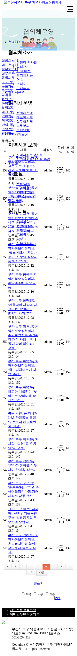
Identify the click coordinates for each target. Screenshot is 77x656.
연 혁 (20, 79)
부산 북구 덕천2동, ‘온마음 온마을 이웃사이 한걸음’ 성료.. (22, 465)
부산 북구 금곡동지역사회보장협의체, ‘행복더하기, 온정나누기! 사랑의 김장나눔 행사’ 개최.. (22, 252)
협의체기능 (24, 75)
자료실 (13, 163)
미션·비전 (23, 71)
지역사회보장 (18, 134)
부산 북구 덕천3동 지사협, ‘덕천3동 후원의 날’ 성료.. (23, 444)
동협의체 (23, 130)
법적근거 (23, 66)
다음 (42, 572)
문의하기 (23, 234)
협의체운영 (16, 92)
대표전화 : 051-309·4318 (29, 633)
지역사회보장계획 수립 (33, 159)
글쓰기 (39, 583)
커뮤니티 (14, 201)
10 (30, 572)
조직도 (21, 84)
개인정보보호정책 (23, 610)
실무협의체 (24, 121)
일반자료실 (24, 188)
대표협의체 (24, 117)
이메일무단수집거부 (24, 614)
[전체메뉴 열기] (70, 9)
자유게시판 (24, 243)
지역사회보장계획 (29, 155)
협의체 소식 (25, 226)
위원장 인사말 (26, 62)
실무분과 (23, 125)
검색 (58, 598)
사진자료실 (24, 192)
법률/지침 (23, 184)
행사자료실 (24, 197)
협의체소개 (16, 42)
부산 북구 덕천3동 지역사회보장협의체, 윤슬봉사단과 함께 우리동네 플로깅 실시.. (23, 543)
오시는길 (23, 88)
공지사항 (23, 221)
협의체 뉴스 (25, 230)
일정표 (21, 239)
